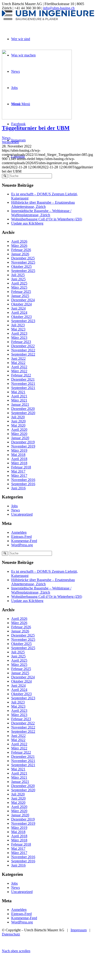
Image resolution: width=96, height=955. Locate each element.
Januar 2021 (20, 404)
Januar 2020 (20, 438)
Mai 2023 (18, 329)
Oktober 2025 (21, 266)
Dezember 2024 (23, 300)
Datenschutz (11, 934)
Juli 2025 (18, 275)
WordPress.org (22, 545)
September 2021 (23, 388)
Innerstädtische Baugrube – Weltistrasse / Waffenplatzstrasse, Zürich (41, 213)
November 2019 (23, 446)
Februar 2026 (21, 250)
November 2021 (23, 384)
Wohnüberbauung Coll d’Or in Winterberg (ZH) (46, 219)
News (6, 138)
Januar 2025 (20, 296)
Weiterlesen (10, 142)
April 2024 (19, 312)
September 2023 (23, 321)
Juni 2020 (18, 421)
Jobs (14, 506)
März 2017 (19, 476)
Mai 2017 (18, 471)
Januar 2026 (20, 254)
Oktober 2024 (21, 304)
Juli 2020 (18, 417)
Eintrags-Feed (21, 537)
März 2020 (19, 434)
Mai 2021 (18, 392)
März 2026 (19, 246)
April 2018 (19, 459)
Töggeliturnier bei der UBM (36, 128)
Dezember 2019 (23, 442)
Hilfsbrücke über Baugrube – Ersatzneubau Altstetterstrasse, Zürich (43, 204)
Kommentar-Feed (24, 541)
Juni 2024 (18, 308)
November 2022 (23, 350)
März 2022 (19, 371)
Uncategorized (22, 514)
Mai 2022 (18, 363)
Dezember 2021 (23, 379)
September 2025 (23, 271)
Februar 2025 (21, 292)
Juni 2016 (18, 488)
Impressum (79, 930)
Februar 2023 (21, 342)
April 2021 (19, 396)
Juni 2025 (18, 279)
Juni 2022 (18, 358)
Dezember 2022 (23, 346)
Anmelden (19, 532)
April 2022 (19, 367)
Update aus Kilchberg (27, 223)
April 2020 (19, 430)
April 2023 (19, 333)
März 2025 (19, 287)
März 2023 (19, 338)
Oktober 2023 (21, 317)
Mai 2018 (18, 455)
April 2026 (19, 241)
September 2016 (23, 484)
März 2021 (19, 400)
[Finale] (37, 118)
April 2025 (19, 283)
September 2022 (23, 354)
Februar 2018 (21, 467)
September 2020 (23, 413)
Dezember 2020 (23, 409)
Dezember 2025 (23, 258)
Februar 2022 (21, 375)
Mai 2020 (18, 425)
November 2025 (23, 262)
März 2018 (19, 463)
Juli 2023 (18, 325)
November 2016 (23, 480)
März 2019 (19, 450)
